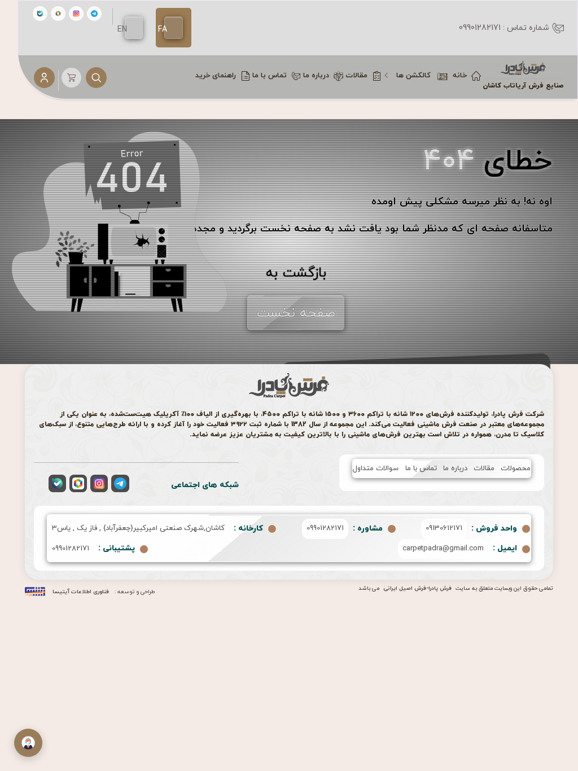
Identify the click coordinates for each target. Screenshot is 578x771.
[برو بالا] (553, 746)
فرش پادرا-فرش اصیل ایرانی (417, 588)
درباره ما (455, 468)
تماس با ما (421, 468)
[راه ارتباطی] (28, 743)
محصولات (516, 468)
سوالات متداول (376, 468)
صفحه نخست (295, 313)
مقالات (484, 468)
